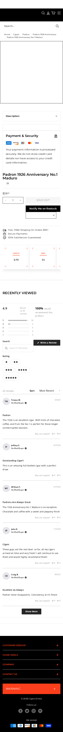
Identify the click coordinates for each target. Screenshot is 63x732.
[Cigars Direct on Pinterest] (40, 711)
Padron (26, 34)
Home (7, 34)
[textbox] (18, 348)
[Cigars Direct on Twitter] (27, 711)
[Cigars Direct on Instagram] (33, 711)
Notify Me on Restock (43, 208)
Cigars (16, 34)
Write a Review (50, 343)
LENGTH (16, 253)
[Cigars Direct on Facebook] (20, 711)
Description (13, 116)
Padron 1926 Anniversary (44, 34)
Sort (32, 390)
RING (43, 253)
